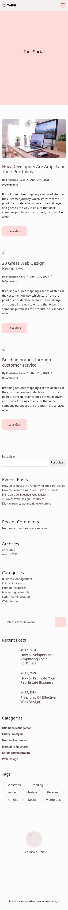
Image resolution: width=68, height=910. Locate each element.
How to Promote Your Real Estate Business (30, 490)
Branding (37, 785)
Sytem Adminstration (16, 597)
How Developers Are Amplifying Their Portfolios (34, 169)
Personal (53, 792)
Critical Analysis (12, 583)
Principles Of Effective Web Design (24, 495)
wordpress (53, 799)
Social (32, 799)
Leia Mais (15, 231)
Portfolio (12, 799)
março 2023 (10, 554)
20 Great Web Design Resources (23, 265)
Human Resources (14, 588)
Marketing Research (15, 592)
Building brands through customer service (26, 362)
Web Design (10, 601)
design (11, 792)
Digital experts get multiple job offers (26, 503)
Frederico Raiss (15, 180)
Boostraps (14, 785)
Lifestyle (31, 792)
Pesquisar (8, 456)
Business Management (17, 579)
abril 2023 (8, 550)
